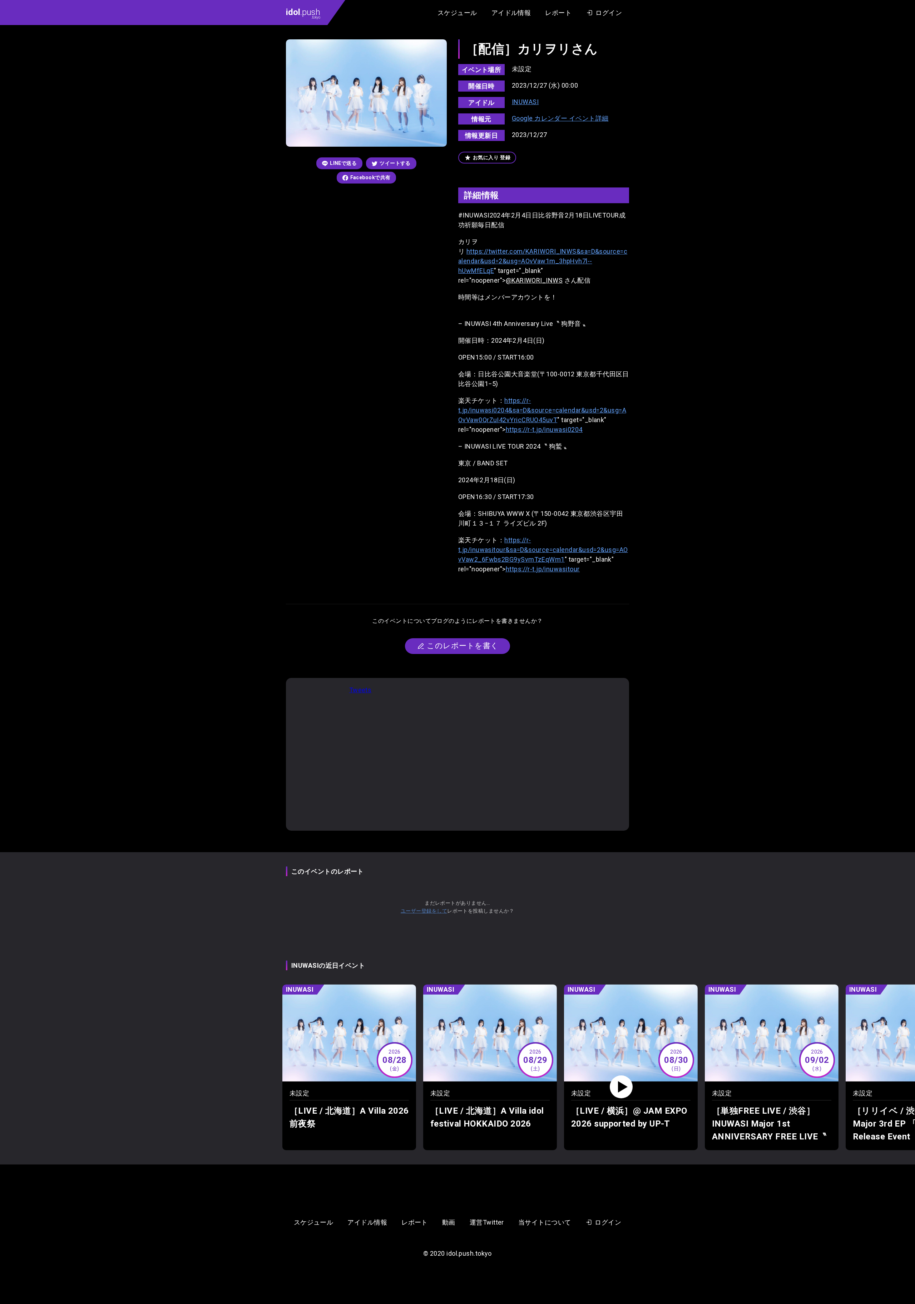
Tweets (360, 690)
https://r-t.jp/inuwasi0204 (544, 429)
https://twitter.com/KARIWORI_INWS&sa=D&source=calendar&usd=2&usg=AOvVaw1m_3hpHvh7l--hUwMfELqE (542, 261)
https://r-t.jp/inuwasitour (543, 569)
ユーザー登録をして (424, 911)
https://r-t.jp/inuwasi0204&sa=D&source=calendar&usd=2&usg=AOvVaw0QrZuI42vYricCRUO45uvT (542, 410)
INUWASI (525, 102)
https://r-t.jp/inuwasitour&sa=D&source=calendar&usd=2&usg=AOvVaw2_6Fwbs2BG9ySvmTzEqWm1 (543, 549)
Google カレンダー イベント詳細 (560, 118)
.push (303, 13)
